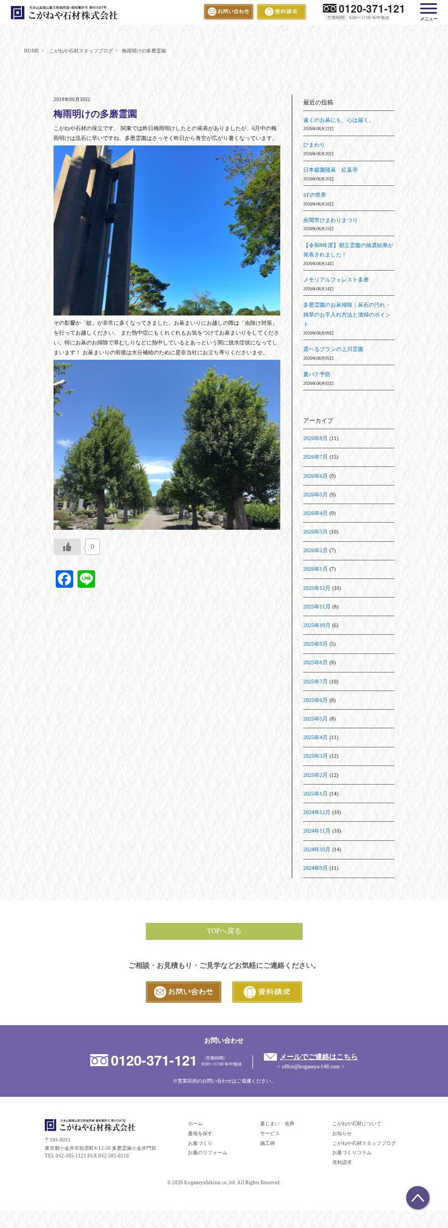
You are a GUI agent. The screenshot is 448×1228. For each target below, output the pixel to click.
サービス (270, 1133)
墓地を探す (200, 1133)
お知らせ (342, 1133)
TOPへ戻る (224, 931)
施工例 (267, 1143)
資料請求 (342, 1162)
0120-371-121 (372, 8)
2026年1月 (315, 569)
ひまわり (314, 145)
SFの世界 (314, 195)
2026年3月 (315, 532)
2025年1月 (315, 794)
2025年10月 (317, 625)
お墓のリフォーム (207, 1152)
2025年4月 (315, 737)
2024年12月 (317, 812)
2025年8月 (315, 662)
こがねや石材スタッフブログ (364, 1143)
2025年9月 (315, 644)
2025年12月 (317, 588)
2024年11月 (317, 831)
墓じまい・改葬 (277, 1123)
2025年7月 (315, 682)
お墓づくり (200, 1143)
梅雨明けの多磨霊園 (95, 114)
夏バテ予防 (317, 374)
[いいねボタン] (67, 547)
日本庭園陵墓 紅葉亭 (330, 170)
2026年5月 (315, 495)
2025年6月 (315, 700)
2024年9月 (315, 868)
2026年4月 (315, 513)
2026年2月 (315, 550)
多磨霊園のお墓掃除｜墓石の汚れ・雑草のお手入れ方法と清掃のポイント (347, 314)
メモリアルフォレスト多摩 (336, 280)
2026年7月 (315, 457)
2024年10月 (317, 849)
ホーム (195, 1123)
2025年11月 (317, 607)
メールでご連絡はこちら (319, 1057)
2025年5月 (315, 719)
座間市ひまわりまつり (330, 220)
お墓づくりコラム (352, 1152)
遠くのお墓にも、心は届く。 (338, 120)
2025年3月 (315, 756)
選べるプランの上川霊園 (333, 349)
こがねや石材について (356, 1123)
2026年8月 (315, 438)
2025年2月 (315, 775)
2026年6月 (315, 476)
